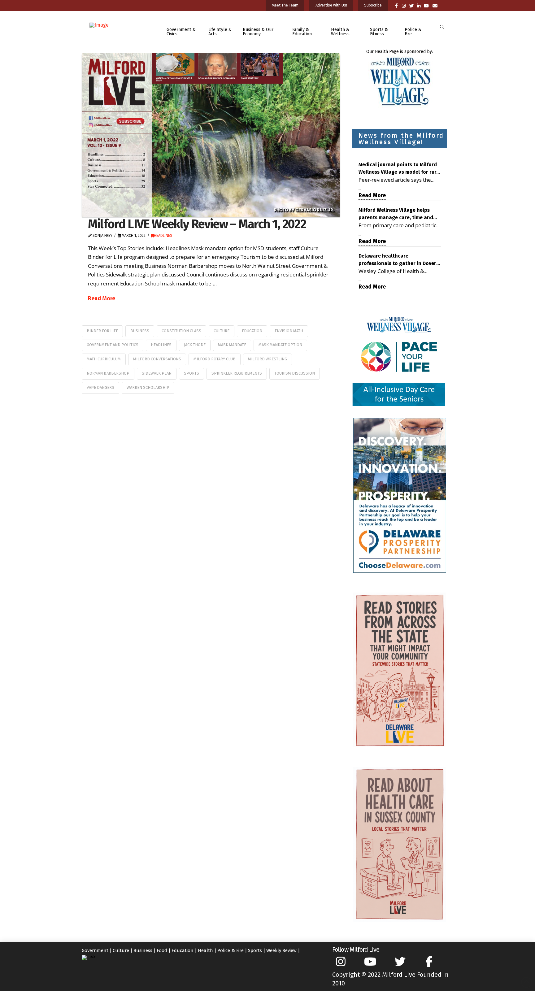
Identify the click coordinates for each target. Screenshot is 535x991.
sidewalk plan (157, 373)
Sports (255, 950)
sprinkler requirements (236, 373)
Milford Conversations (157, 359)
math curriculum (104, 359)
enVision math (289, 330)
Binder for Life (102, 330)
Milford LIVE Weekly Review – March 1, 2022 (197, 224)
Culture (221, 330)
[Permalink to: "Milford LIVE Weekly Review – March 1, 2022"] (211, 135)
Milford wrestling (267, 359)
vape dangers (100, 387)
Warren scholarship (148, 387)
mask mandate (232, 344)
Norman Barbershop (108, 373)
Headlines (163, 235)
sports (191, 373)
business (139, 330)
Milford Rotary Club (215, 359)
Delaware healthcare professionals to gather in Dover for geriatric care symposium (397, 260)
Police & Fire (230, 950)
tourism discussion (294, 373)
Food (162, 950)
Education (252, 330)
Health (205, 950)
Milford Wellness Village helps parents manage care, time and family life (396, 214)
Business (142, 950)
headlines (161, 344)
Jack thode (195, 344)
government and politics (112, 344)
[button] (442, 27)
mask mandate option (280, 344)
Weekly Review (281, 950)
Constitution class (181, 330)
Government (95, 950)
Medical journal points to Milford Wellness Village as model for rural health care (400, 169)
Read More (101, 298)
